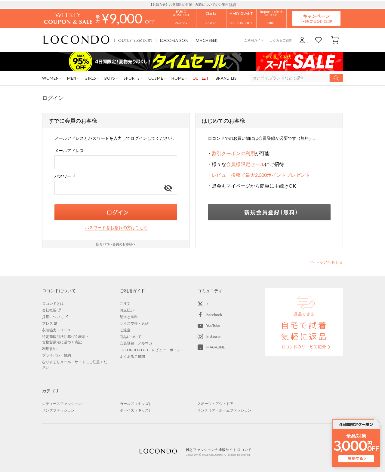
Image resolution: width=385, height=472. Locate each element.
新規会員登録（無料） (269, 212)
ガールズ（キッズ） (136, 403)
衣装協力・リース (56, 330)
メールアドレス (69, 150)
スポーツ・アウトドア (215, 403)
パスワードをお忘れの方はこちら (116, 227)
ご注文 (125, 303)
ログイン (115, 212)
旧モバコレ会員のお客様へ (116, 244)
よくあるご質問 (280, 40)
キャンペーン (316, 18)
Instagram (214, 336)
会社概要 (49, 310)
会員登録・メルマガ (136, 343)
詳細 (232, 4)
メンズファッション (58, 410)
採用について (53, 316)
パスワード (64, 176)
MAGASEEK (206, 40)
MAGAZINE (215, 347)
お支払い (127, 310)
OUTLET (135, 40)
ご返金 (125, 330)
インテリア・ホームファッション (224, 410)
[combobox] (115, 162)
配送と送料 (129, 316)
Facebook (214, 314)
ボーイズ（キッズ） (136, 410)
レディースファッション (62, 403)
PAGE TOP (326, 262)
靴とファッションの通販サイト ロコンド (76, 39)
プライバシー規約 (56, 355)
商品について (130, 336)
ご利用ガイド (254, 40)
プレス (47, 323)
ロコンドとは (53, 303)
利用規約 (49, 348)
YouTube (213, 325)
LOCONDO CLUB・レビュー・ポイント (152, 350)
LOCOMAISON (174, 40)
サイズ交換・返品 (134, 323)
